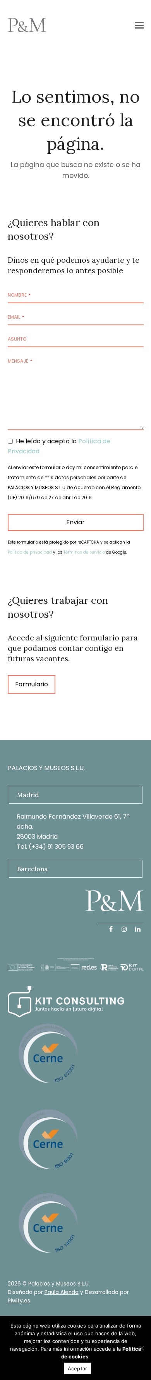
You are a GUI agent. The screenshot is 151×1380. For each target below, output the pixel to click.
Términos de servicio (84, 552)
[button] (139, 25)
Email (16, 317)
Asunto (17, 339)
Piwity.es (19, 1300)
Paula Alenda (62, 1292)
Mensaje (20, 361)
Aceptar (78, 1368)
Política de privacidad (30, 552)
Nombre (19, 295)
